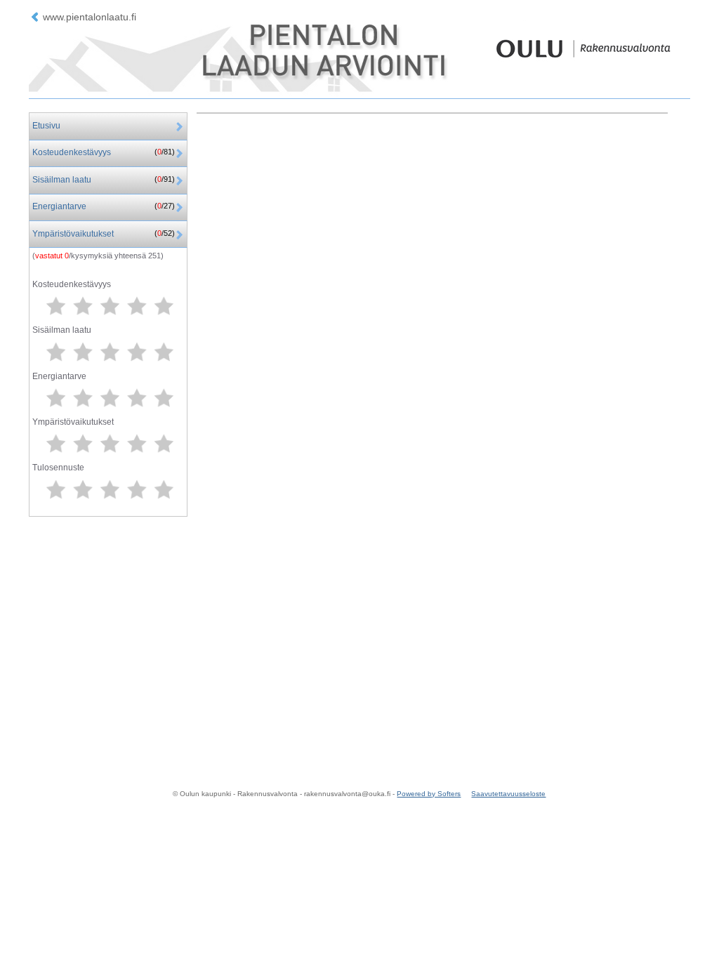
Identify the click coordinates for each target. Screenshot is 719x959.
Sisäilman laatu (103, 180)
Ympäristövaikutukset (103, 234)
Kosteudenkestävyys (103, 152)
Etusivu (46, 126)
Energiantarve (103, 206)
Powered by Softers (429, 794)
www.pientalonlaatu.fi (89, 16)
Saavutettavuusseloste (508, 794)
